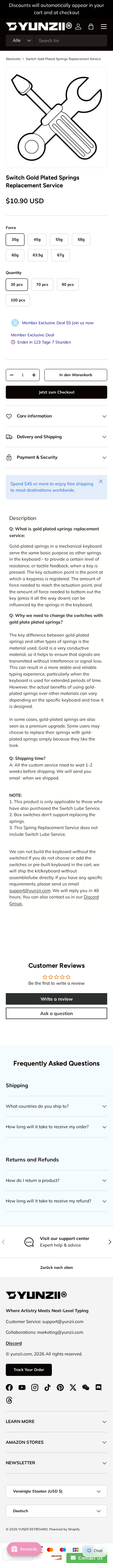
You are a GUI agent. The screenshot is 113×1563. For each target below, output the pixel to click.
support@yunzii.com (29, 890)
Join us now (83, 322)
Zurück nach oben (56, 1267)
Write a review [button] (57, 999)
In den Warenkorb (75, 374)
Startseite (13, 59)
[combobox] (56, 40)
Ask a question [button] (56, 1013)
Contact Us (89, 1557)
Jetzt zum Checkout (56, 392)
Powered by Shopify (64, 1529)
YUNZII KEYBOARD (33, 1529)
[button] (91, 26)
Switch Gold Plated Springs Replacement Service (63, 59)
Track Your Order (29, 1369)
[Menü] (103, 26)
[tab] (23, 518)
